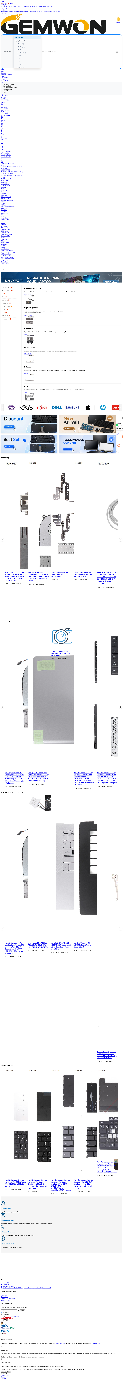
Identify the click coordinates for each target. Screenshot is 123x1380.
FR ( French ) (20, 67)
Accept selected (5, 1371)
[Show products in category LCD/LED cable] (29, 363)
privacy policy (96, 1343)
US (3, 293)
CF (19, 61)
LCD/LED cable (6, 306)
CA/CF (18, 56)
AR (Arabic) (20, 44)
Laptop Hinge (5, 303)
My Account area (61, 1343)
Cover (3, 297)
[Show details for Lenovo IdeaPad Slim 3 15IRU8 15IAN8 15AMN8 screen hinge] (62, 647)
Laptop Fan (5, 300)
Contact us (4, 8)
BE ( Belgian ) (20, 47)
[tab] (5, 1375)
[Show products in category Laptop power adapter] (29, 304)
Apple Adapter (5, 319)
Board (3, 312)
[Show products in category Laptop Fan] (29, 344)
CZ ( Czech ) (20, 64)
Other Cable (5, 316)
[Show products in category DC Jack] (29, 382)
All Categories (7, 51)
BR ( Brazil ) (20, 50)
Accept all (4, 1373)
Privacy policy (15, 1316)
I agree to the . (11, 1316)
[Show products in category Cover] (29, 401)
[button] (120, 540)
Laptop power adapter (29, 294)
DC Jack (4, 309)
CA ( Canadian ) (21, 53)
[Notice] (118, 19)
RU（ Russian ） (6, 287)
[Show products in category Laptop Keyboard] (29, 324)
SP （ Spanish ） (6, 290)
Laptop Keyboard (20, 40)
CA (19, 58)
